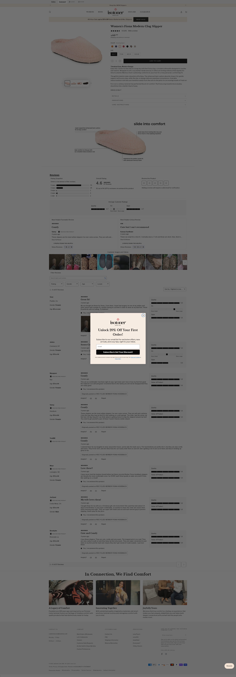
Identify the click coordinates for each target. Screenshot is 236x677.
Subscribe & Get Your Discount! (118, 352)
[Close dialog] (143, 315)
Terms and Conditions (135, 357)
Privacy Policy (118, 358)
